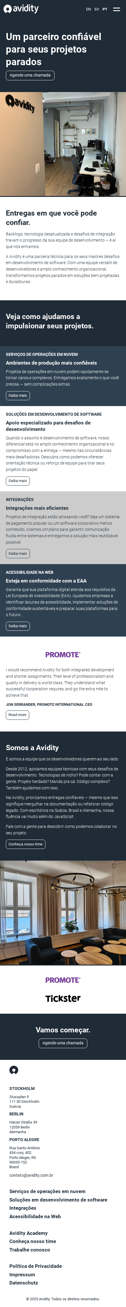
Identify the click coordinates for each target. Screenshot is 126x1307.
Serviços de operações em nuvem (47, 1191)
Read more (17, 715)
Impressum (22, 1274)
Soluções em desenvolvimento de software (58, 1200)
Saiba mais (17, 395)
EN (88, 9)
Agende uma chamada (30, 75)
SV (96, 9)
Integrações (22, 1208)
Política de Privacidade (35, 1266)
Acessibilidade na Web (35, 1216)
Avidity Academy (28, 1233)
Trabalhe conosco (29, 1250)
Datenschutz (23, 1283)
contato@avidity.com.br (31, 1175)
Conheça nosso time (25, 844)
